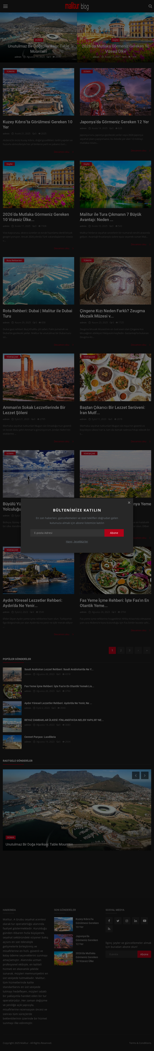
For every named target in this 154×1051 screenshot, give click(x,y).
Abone (114, 533)
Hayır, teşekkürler (77, 541)
